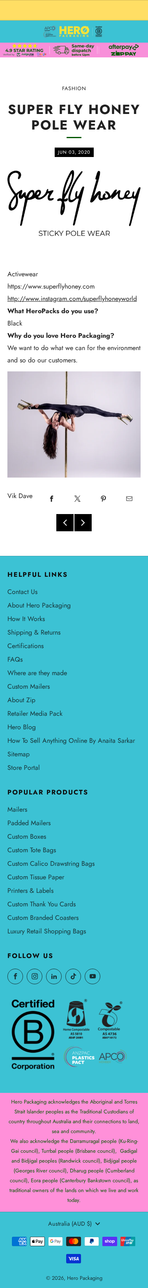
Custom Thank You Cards (41, 904)
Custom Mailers (28, 686)
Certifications (25, 646)
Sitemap (18, 754)
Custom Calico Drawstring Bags (51, 863)
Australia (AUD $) (70, 1224)
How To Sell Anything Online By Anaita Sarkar (71, 740)
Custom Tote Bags (31, 850)
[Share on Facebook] (51, 499)
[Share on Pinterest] (103, 499)
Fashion (74, 88)
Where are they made (37, 673)
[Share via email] (129, 499)
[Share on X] (77, 499)
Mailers (17, 809)
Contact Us (22, 591)
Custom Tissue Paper (35, 877)
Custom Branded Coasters (43, 917)
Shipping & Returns (33, 632)
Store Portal (23, 767)
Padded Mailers (29, 823)
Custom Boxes (26, 836)
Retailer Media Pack (34, 713)
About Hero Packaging (39, 605)
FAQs (15, 659)
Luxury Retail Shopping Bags (46, 931)
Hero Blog (21, 727)
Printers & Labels (30, 890)
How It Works (26, 619)
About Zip (21, 700)
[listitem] (74, 10)
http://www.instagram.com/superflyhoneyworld (72, 298)
